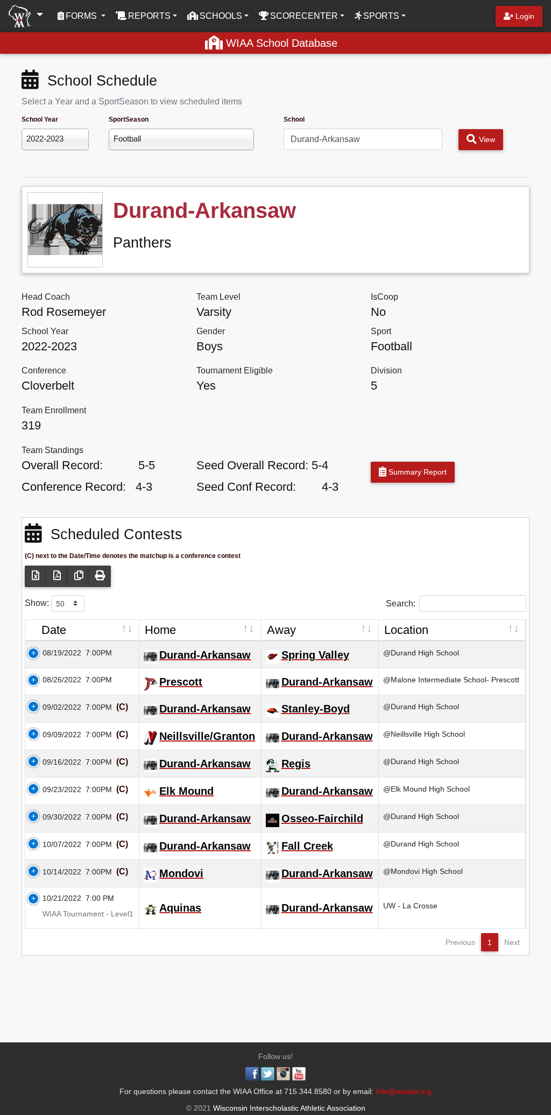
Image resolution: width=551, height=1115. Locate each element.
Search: (400, 603)
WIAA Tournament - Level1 (81, 913)
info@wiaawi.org (404, 1091)
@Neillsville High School (424, 734)
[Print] (100, 576)
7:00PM (99, 652)
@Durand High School (421, 652)
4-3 (144, 486)
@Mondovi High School (423, 871)
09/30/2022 (55, 817)
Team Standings (52, 450)
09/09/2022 (55, 734)
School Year (40, 119)
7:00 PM (100, 898)
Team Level (218, 296)
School (294, 119)
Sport (381, 331)
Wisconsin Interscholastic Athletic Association (288, 1108)
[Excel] (35, 576)
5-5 (146, 465)
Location (406, 630)
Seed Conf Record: (246, 486)
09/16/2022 (55, 762)
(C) (121, 706)
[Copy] (78, 576)
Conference (44, 370)
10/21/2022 (55, 898)
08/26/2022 (55, 679)
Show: (38, 602)
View (486, 139)
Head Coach (46, 296)
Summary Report (416, 472)
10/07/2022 (55, 844)
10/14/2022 (55, 871)
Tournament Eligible (234, 370)
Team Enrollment (54, 410)
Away (281, 630)
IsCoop (384, 296)
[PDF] (57, 576)
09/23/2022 (55, 789)
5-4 (320, 465)
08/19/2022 (55, 652)
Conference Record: (74, 486)
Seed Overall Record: (252, 465)
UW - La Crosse (410, 905)
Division (386, 370)
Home (160, 630)
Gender (210, 331)
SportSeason (129, 119)
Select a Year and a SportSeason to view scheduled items (132, 101)
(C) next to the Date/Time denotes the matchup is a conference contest (133, 556)
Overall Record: (62, 465)
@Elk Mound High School (426, 789)
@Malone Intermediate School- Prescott (451, 679)
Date (53, 630)
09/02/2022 (55, 707)
